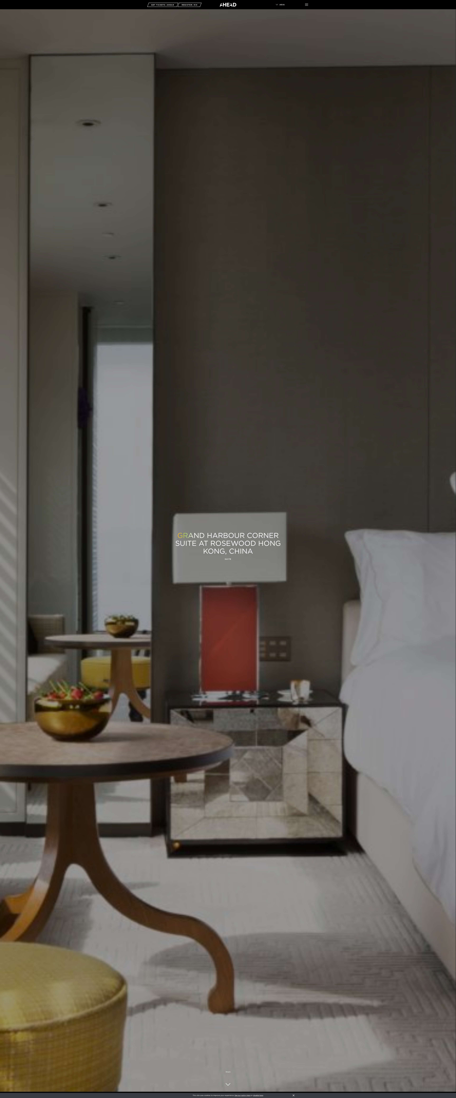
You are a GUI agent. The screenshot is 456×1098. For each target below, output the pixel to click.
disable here (258, 1095)
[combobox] (287, 4)
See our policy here (242, 1095)
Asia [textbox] (282, 5)
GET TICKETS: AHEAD (162, 5)
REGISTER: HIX (189, 5)
